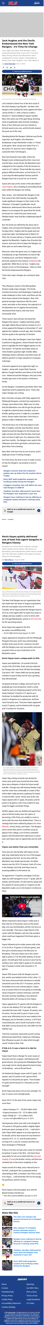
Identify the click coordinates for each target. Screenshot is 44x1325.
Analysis (10, 519)
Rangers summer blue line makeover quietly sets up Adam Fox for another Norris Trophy (22, 473)
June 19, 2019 (28, 1118)
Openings (30, 1284)
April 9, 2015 (32, 1196)
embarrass (33, 261)
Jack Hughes (7, 187)
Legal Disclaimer (33, 1299)
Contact (5, 1288)
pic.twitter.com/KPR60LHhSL (14, 630)
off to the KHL (36, 619)
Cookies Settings (8, 1307)
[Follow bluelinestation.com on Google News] (38, 510)
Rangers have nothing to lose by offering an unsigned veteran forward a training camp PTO (22, 499)
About (4, 1284)
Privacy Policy (7, 1296)
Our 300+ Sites (32, 1288)
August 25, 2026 (29, 633)
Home (4, 519)
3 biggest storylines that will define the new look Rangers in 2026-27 (22, 486)
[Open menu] (3, 3)
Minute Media (11, 1312)
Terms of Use (32, 1296)
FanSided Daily (8, 1292)
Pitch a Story (32, 1292)
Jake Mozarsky (9, 64)
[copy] (14, 67)
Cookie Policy (7, 1299)
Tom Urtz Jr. (9, 560)
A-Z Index (30, 1303)
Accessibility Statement (11, 1303)
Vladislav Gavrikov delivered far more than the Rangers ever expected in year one (21, 492)
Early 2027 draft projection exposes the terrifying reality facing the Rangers (20, 480)
